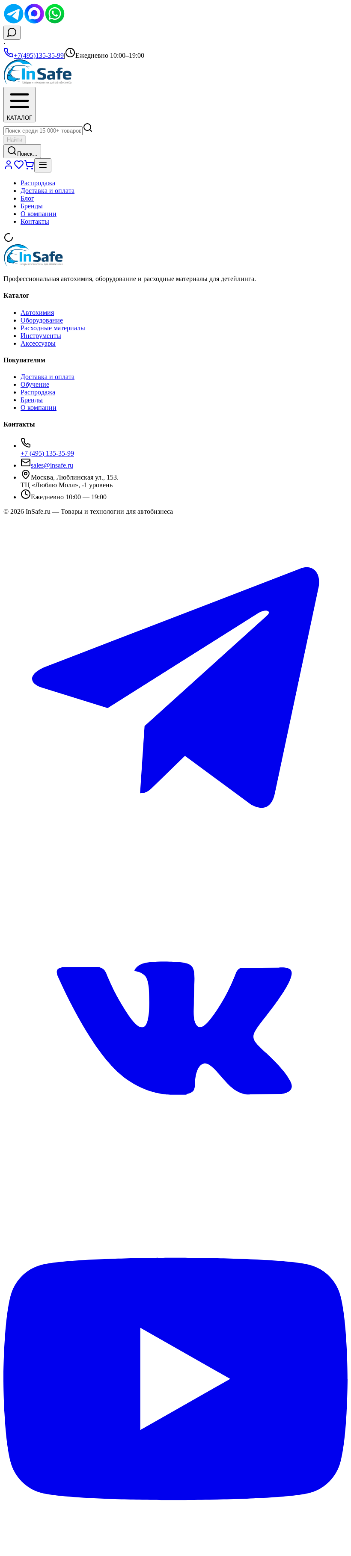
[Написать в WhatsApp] (55, 21)
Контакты (35, 221)
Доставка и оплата (47, 190)
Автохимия (37, 312)
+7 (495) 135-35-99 (47, 453)
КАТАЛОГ (19, 118)
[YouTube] (175, 1548)
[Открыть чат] (12, 33)
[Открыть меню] (42, 165)
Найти (14, 139)
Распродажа (38, 183)
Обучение (35, 384)
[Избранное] (19, 167)
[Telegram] (175, 857)
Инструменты (41, 335)
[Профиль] (8, 167)
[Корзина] (29, 167)
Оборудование (42, 320)
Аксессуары (38, 343)
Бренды (32, 206)
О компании (39, 213)
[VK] (175, 1202)
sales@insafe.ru (52, 465)
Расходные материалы (53, 328)
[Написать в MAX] (34, 21)
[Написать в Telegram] (13, 21)
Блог (27, 198)
